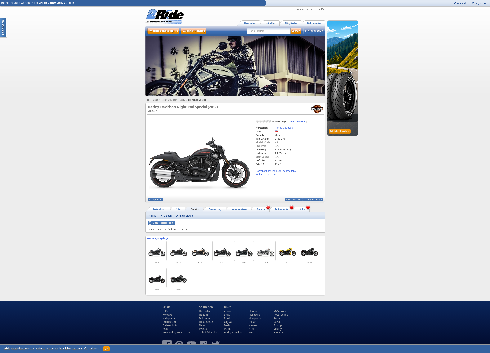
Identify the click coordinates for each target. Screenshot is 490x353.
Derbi (227, 325)
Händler (203, 314)
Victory (278, 329)
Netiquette (169, 318)
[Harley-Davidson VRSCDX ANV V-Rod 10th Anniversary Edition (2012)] (266, 251)
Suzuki (277, 322)
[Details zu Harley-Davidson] (317, 108)
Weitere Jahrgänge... (266, 174)
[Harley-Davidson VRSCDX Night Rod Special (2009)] (157, 278)
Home (300, 9)
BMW (227, 314)
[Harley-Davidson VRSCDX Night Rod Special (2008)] (178, 278)
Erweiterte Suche (314, 30)
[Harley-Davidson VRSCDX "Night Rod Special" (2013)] (222, 251)
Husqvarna (255, 318)
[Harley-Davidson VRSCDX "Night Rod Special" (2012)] (244, 251)
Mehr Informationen (87, 348)
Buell (227, 318)
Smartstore (183, 332)
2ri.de (167, 307)
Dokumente (206, 322)
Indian (252, 322)
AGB (165, 329)
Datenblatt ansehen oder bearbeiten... (276, 170)
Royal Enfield (281, 314)
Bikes (155, 99)
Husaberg (254, 314)
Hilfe (321, 9)
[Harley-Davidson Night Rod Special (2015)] (178, 251)
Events (203, 329)
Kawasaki (254, 325)
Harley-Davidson (169, 99)
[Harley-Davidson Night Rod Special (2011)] (287, 251)
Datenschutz (170, 325)
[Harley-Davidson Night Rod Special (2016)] (157, 251)
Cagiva (228, 322)
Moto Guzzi (255, 332)
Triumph (278, 325)
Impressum (169, 322)
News (202, 325)
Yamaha (278, 332)
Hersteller (204, 311)
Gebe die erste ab (297, 121)
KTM (251, 329)
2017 (182, 99)
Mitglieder (205, 318)
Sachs (277, 318)
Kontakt (311, 9)
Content (3, 28)
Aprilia (227, 311)
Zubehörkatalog (208, 332)
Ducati (227, 329)
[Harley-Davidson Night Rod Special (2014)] (200, 251)
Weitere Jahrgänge (157, 238)
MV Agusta (280, 311)
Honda (253, 311)
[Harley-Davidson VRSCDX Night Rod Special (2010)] (309, 251)
